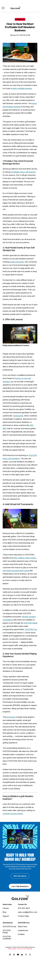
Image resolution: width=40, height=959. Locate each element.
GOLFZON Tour (31, 629)
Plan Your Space (20, 876)
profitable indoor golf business (24, 172)
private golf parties (16, 262)
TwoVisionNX (18, 416)
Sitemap (29, 949)
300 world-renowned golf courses (16, 570)
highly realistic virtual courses (24, 558)
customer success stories (13, 813)
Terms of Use (22, 949)
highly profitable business (22, 88)
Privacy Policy (12, 949)
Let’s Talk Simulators (20, 886)
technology (11, 717)
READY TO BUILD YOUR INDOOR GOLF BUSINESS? (20, 857)
